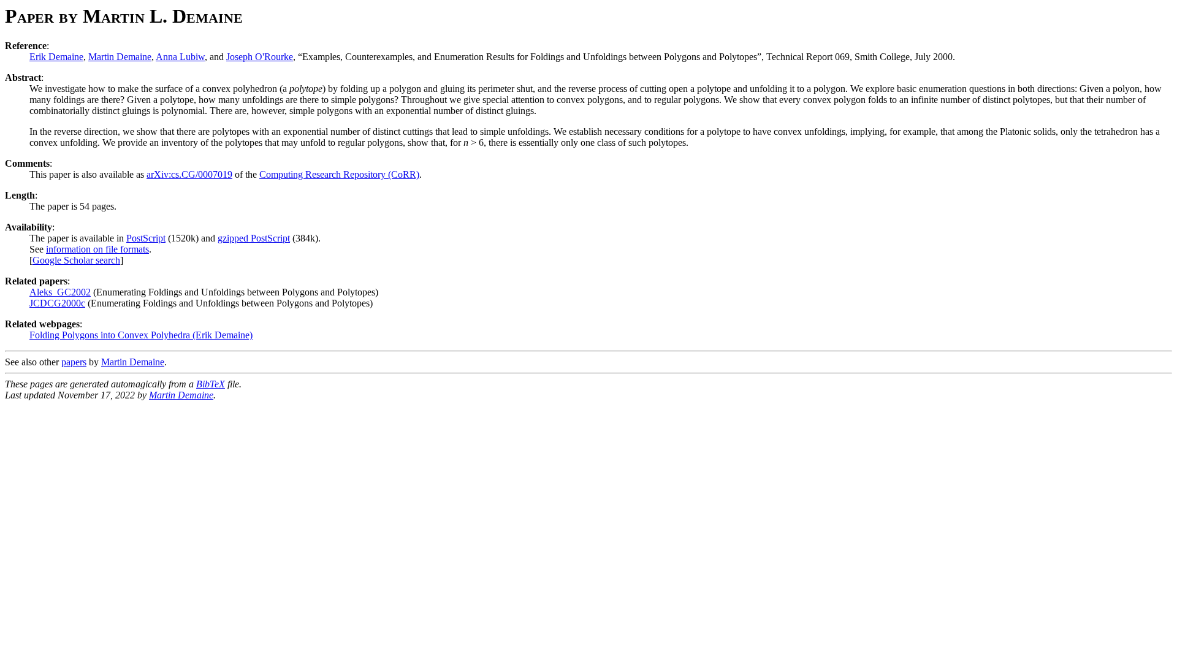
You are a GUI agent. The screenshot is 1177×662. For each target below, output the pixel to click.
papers (73, 362)
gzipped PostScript (254, 238)
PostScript (146, 238)
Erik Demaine (56, 56)
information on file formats (97, 249)
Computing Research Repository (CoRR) (339, 174)
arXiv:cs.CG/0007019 (189, 174)
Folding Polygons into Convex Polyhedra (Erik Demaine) (141, 335)
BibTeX (210, 384)
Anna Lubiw (180, 56)
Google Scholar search (76, 260)
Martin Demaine (119, 56)
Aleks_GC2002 (60, 292)
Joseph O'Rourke (259, 56)
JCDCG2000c (57, 303)
